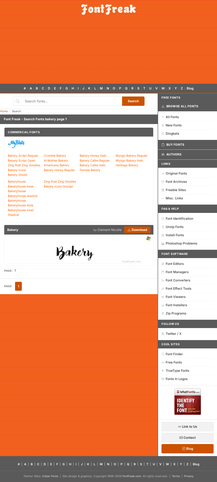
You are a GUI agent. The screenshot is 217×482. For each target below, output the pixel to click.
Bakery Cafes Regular (95, 160)
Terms (176, 476)
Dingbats (172, 133)
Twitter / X (174, 334)
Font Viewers (176, 297)
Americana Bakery (56, 165)
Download (139, 230)
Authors (174, 154)
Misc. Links (174, 198)
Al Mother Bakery (56, 160)
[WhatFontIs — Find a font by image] (187, 413)
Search (133, 101)
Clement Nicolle (109, 230)
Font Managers (177, 272)
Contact (189, 438)
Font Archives (176, 182)
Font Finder (174, 354)
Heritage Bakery (127, 165)
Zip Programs (176, 313)
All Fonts (172, 117)
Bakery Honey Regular (59, 170)
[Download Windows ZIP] (148, 238)
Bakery (12, 230)
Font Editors (175, 264)
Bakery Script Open (21, 160)
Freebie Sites (176, 190)
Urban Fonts (50, 476)
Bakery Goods (17, 174)
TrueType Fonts (177, 371)
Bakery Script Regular (23, 155)
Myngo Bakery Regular (131, 155)
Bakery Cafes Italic (93, 165)
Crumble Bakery (55, 155)
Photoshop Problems (181, 243)
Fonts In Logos (177, 379)
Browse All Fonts (182, 106)
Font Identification (179, 219)
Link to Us (189, 427)
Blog (190, 88)
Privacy (188, 476)
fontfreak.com (131, 476)
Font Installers (176, 305)
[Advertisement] (108, 51)
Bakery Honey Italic (93, 155)
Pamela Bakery (90, 170)
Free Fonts (174, 362)
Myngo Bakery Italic (129, 160)
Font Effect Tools (178, 288)
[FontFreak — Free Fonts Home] (108, 9)
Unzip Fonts (175, 227)
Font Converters (178, 280)
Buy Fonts (175, 144)
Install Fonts (175, 235)
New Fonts (174, 125)
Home (4, 111)
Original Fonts (176, 173)
